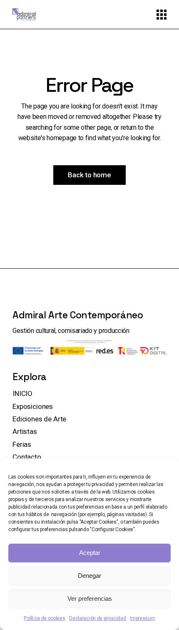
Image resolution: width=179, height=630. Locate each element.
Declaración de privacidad (97, 618)
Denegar (89, 575)
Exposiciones (32, 406)
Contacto (26, 457)
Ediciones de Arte (39, 419)
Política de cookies (44, 618)
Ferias (21, 444)
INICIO (22, 393)
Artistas (24, 431)
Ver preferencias (89, 598)
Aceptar (89, 552)
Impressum (142, 618)
